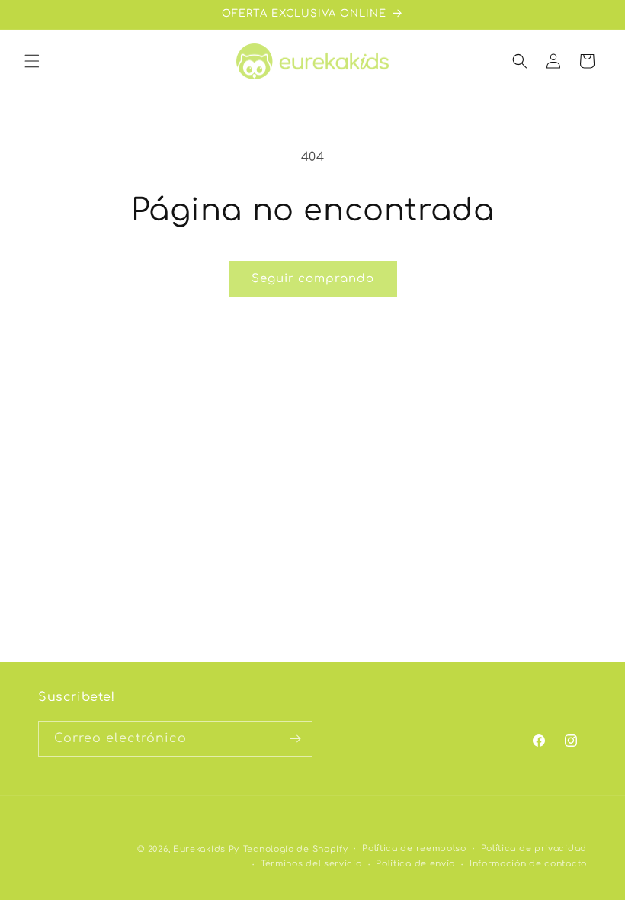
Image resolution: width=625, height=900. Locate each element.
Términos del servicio (311, 864)
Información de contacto (528, 864)
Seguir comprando (313, 278)
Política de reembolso (414, 848)
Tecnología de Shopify (295, 849)
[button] (32, 61)
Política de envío (415, 864)
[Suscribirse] (295, 739)
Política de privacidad (534, 848)
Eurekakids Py (206, 849)
